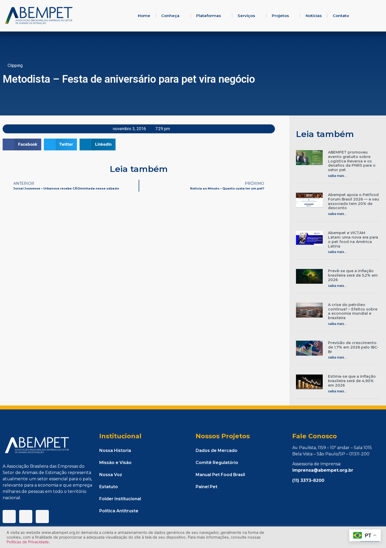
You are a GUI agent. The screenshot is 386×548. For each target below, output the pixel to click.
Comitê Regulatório (217, 462)
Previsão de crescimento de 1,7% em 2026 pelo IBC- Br (353, 347)
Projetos (280, 15)
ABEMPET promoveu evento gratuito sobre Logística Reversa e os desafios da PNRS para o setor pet (351, 161)
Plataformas (208, 15)
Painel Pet (206, 486)
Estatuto (108, 486)
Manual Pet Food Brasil (220, 474)
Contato (341, 15)
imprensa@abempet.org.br (322, 470)
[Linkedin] (25, 516)
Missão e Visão (115, 462)
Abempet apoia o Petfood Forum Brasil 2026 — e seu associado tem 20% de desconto (353, 201)
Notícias (314, 15)
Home (144, 15)
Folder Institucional (120, 498)
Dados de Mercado (216, 450)
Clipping (15, 65)
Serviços (246, 15)
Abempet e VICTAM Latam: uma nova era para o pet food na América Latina (353, 239)
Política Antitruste (118, 510)
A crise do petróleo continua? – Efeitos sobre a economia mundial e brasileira (352, 311)
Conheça (170, 15)
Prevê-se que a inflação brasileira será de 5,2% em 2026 (353, 275)
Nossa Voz (110, 474)
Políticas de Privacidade (28, 542)
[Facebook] (9, 516)
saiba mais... (337, 176)
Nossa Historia (115, 450)
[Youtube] (42, 516)
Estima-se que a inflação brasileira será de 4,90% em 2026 (352, 381)
